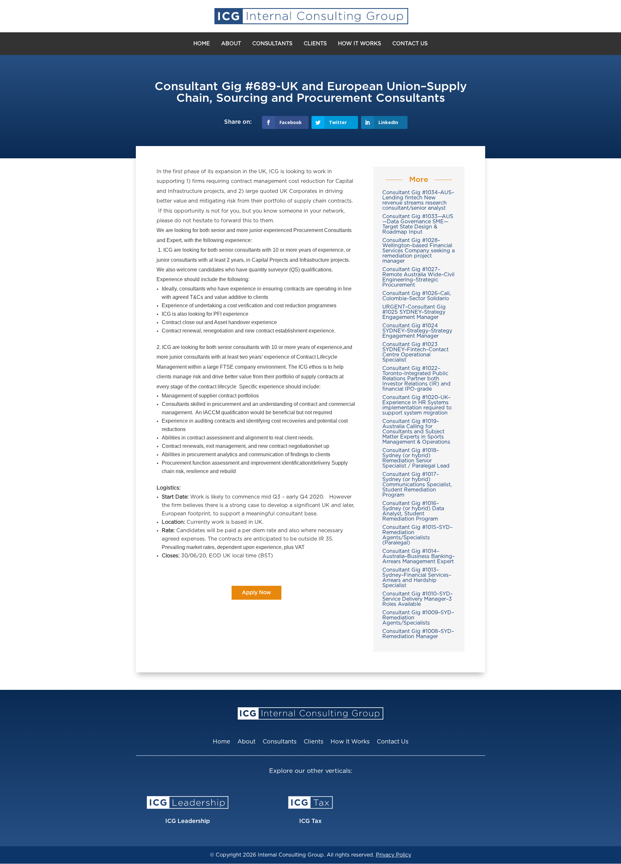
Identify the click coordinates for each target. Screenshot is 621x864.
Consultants (272, 43)
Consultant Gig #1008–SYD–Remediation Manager (418, 634)
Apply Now (256, 592)
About (231, 43)
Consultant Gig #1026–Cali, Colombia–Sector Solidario (416, 296)
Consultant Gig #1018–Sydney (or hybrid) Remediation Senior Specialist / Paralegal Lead (416, 458)
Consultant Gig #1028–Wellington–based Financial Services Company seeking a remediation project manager (418, 251)
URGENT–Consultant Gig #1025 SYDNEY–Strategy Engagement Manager (414, 312)
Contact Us (410, 43)
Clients (315, 43)
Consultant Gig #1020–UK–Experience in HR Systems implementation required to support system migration (417, 405)
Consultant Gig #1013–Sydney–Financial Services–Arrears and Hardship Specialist (416, 577)
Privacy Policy (393, 855)
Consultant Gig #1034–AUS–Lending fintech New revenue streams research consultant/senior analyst (418, 200)
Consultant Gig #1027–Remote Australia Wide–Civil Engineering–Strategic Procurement (418, 277)
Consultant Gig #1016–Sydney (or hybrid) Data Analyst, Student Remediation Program (413, 511)
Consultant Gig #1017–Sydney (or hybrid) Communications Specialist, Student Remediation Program (417, 485)
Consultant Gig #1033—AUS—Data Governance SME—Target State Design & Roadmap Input (417, 224)
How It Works (359, 43)
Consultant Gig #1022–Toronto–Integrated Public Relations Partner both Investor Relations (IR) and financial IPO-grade (416, 379)
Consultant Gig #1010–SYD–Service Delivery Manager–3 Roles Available (417, 599)
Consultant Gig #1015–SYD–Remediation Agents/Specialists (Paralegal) (417, 535)
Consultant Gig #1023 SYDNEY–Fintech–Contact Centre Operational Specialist (415, 352)
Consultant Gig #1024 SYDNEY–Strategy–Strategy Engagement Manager (417, 331)
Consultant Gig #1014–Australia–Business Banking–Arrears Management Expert (418, 556)
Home (201, 43)
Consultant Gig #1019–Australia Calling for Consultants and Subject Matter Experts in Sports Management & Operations (416, 432)
